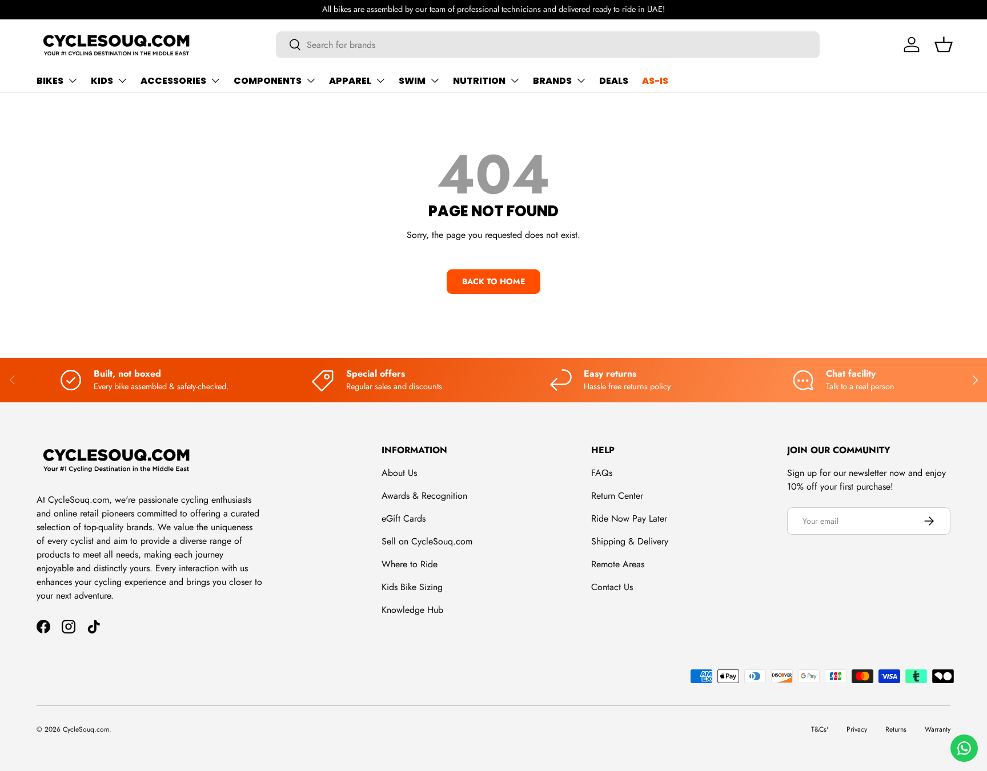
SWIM (412, 80)
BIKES (50, 80)
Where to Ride (410, 564)
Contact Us (612, 587)
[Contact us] (964, 748)
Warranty (937, 729)
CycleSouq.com (86, 729)
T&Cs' (819, 729)
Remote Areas (617, 564)
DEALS (613, 80)
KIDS (102, 80)
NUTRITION (479, 80)
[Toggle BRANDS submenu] (581, 80)
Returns (895, 729)
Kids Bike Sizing (412, 587)
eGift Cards (404, 518)
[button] (943, 44)
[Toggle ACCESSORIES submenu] (215, 80)
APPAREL (350, 80)
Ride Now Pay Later (629, 518)
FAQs (601, 472)
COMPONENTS (268, 80)
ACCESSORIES (173, 80)
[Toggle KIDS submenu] (122, 80)
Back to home (493, 281)
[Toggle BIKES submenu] (72, 80)
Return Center (617, 495)
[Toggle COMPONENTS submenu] (311, 80)
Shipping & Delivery (629, 541)
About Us (399, 472)
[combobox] (548, 44)
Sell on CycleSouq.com (427, 541)
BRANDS (552, 80)
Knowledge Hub (412, 609)
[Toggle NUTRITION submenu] (514, 80)
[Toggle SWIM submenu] (435, 80)
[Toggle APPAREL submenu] (380, 80)
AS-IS (655, 80)
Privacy (856, 729)
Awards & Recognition (424, 495)
